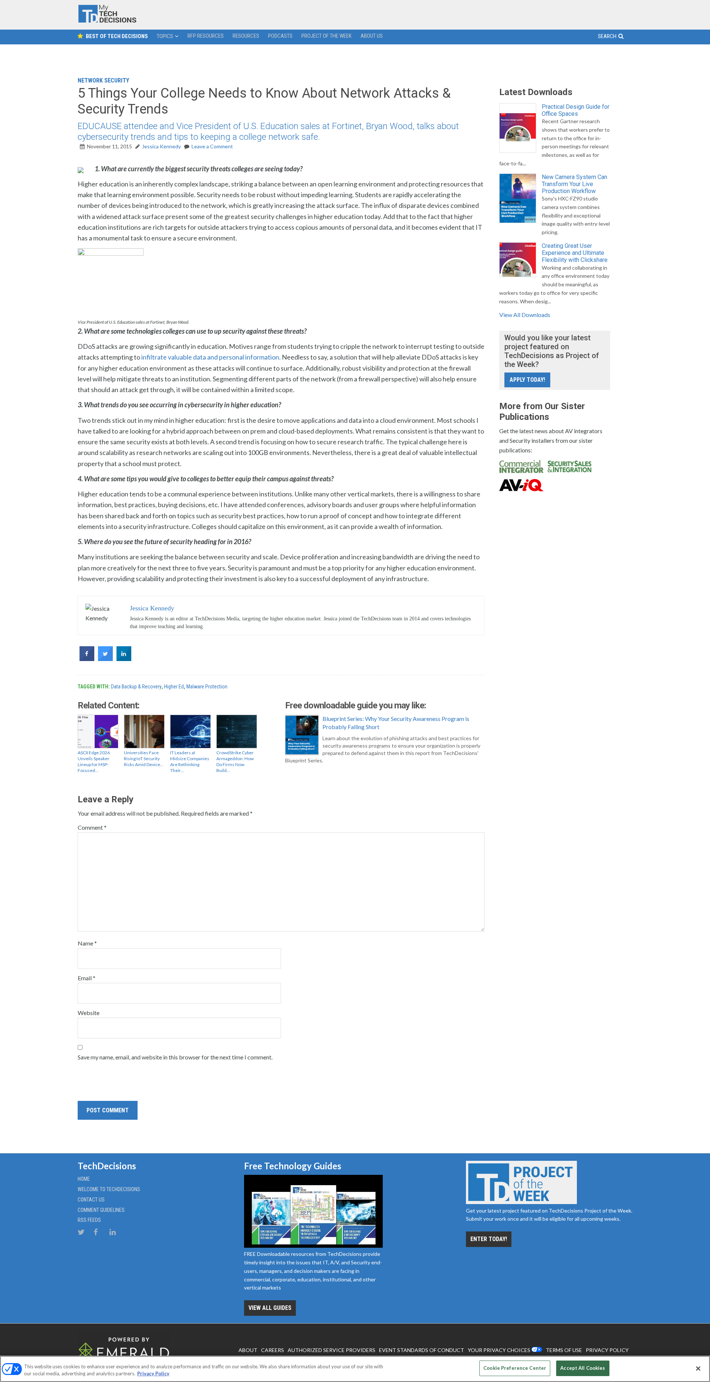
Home (84, 1179)
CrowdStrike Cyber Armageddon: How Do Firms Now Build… (235, 761)
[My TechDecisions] (107, 20)
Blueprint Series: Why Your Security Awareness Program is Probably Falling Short (395, 722)
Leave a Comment (212, 146)
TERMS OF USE (564, 1350)
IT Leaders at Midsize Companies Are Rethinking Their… (189, 761)
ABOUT (248, 1350)
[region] (355, 1369)
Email (86, 977)
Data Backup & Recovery (136, 687)
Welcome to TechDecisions (109, 1189)
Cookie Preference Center (514, 1368)
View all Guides (269, 1307)
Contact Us (91, 1200)
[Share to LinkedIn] (123, 659)
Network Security (103, 80)
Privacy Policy (153, 1374)
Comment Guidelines (101, 1210)
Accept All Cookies (582, 1368)
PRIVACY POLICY (607, 1350)
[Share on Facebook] (87, 659)
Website (88, 1012)
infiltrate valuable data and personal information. (211, 357)
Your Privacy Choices (499, 1350)
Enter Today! (488, 1239)
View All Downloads (524, 314)
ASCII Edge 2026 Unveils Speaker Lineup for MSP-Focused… (94, 761)
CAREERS (272, 1350)
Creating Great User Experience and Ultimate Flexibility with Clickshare (575, 252)
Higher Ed (174, 687)
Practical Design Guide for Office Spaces (575, 110)
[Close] (698, 1368)
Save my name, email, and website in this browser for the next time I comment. (175, 1057)
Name (87, 943)
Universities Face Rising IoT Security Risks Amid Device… (143, 758)
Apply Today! (527, 379)
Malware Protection (206, 687)
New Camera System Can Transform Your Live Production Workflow (574, 184)
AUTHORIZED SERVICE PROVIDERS (331, 1350)
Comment (92, 827)
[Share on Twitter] (105, 659)
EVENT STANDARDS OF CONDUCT (421, 1350)
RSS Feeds (89, 1220)
